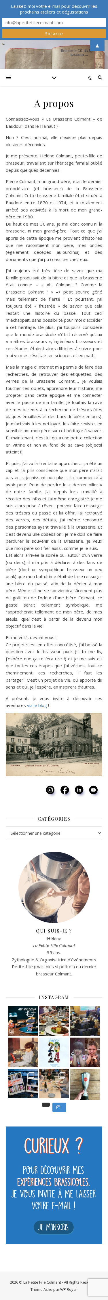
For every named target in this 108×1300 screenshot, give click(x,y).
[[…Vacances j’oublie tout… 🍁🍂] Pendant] (85, 1083)
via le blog (37, 705)
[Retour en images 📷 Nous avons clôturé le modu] (54, 1083)
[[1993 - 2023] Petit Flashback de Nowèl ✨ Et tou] (85, 1052)
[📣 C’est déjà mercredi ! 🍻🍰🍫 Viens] (23, 1021)
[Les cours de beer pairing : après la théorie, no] (54, 1021)
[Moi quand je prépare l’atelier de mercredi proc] (23, 1052)
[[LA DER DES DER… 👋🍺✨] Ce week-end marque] (23, 1083)
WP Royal (68, 1289)
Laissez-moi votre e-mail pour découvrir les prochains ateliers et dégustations (54, 9)
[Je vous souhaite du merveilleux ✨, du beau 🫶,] (54, 1052)
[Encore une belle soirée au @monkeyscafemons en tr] (85, 1021)
